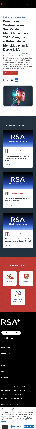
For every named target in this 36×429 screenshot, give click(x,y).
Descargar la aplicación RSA (14, 386)
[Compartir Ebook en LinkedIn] (16, 80)
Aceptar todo (28, 426)
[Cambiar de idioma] (27, 4)
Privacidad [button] (5, 427)
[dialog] (18, 418)
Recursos (5, 359)
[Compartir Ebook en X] (12, 80)
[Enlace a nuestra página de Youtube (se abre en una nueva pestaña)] (12, 338)
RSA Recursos (7, 17)
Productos (5, 347)
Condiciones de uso (9, 404)
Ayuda (3, 365)
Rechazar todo (16, 426)
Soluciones (5, 353)
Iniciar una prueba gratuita (12, 390)
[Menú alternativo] (33, 4)
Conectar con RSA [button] (11, 332)
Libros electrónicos (20, 17)
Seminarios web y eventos (11, 394)
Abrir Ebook (9, 73)
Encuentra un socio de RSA (11, 398)
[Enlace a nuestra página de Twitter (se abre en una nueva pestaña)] (2, 338)
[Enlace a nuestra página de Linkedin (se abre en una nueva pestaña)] (7, 338)
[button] (29, 4)
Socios (4, 371)
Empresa (4, 377)
